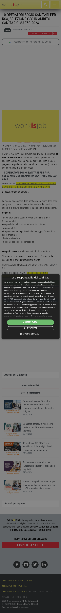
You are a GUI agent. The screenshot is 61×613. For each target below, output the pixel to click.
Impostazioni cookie (22, 316)
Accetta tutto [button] (30, 322)
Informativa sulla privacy (41, 316)
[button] (30, 334)
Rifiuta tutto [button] (30, 328)
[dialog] (31, 306)
